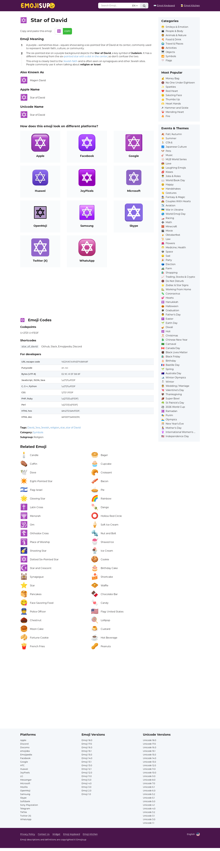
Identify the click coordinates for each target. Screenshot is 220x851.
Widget (56, 834)
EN (134, 5)
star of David (73, 427)
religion (54, 427)
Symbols (38, 432)
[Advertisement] (87, 291)
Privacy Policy (27, 834)
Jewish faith (70, 61)
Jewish (45, 427)
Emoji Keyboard (71, 834)
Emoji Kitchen (90, 834)
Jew (37, 427)
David (30, 427)
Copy (67, 31)
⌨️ (164, 5)
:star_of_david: (29, 346)
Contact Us (44, 834)
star (62, 427)
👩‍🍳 (190, 5)
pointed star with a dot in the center (85, 56)
